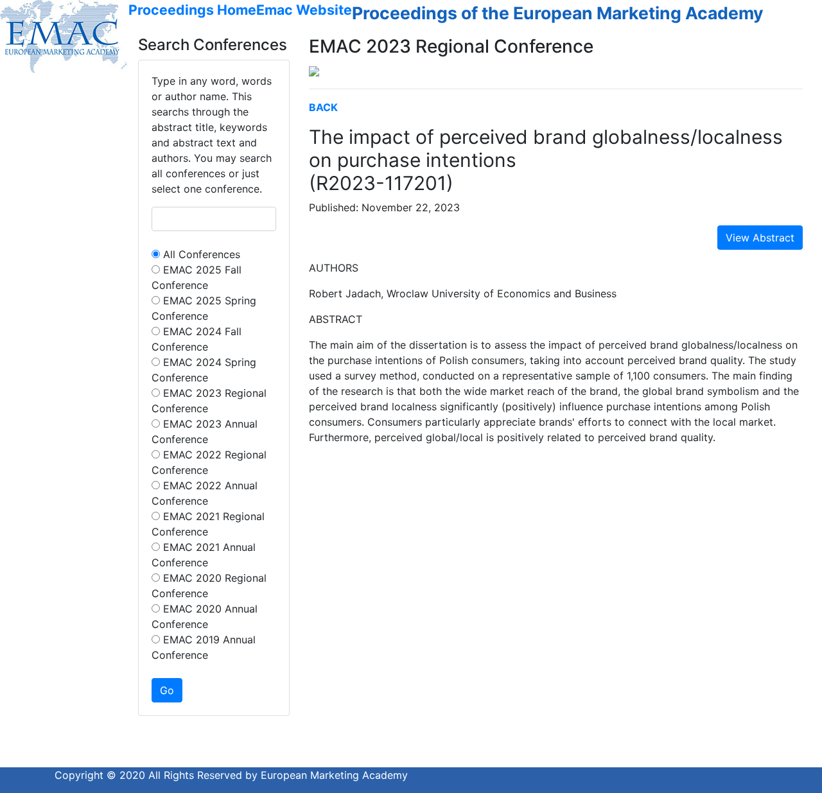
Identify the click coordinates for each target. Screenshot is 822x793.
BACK (323, 107)
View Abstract (760, 237)
